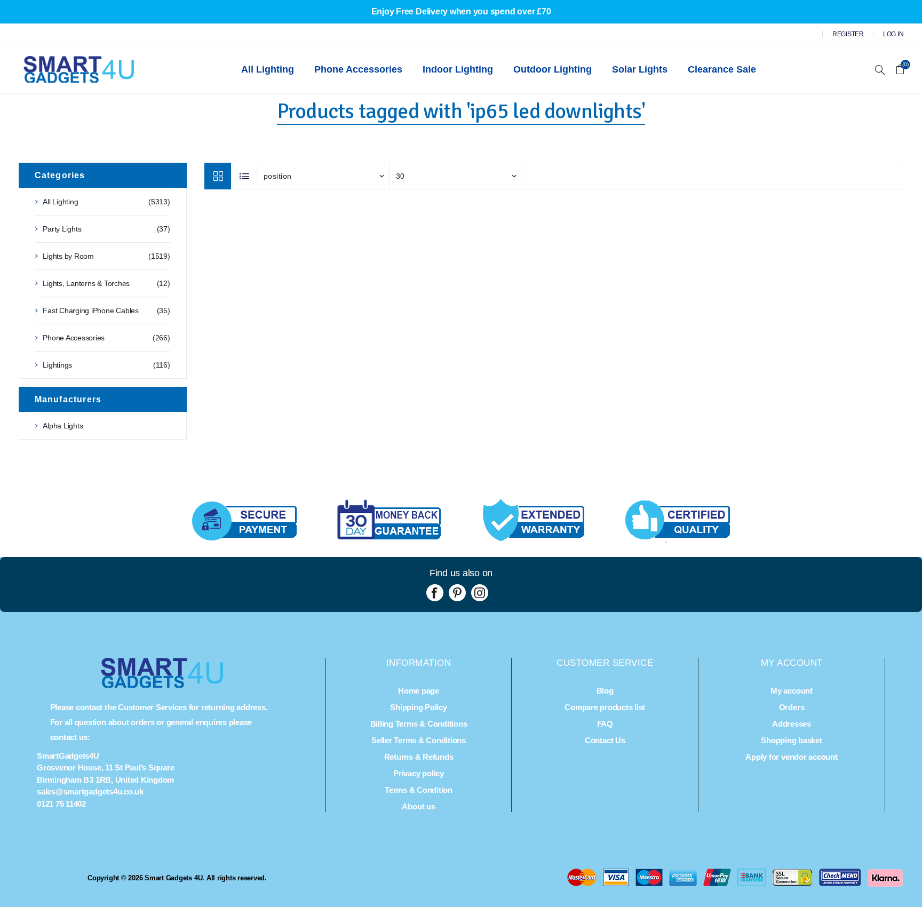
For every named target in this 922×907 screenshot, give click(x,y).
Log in (893, 34)
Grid (217, 176)
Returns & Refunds (419, 756)
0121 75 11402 (61, 803)
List (244, 176)
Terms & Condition (418, 789)
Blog (605, 690)
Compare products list (605, 707)
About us (418, 806)
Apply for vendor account (791, 756)
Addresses (791, 723)
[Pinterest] (457, 592)
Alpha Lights (63, 425)
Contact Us (605, 740)
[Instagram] (479, 592)
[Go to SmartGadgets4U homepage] (162, 684)
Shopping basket (791, 740)
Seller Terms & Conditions (418, 740)
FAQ (605, 723)
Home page (418, 690)
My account (791, 690)
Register (848, 34)
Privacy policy (418, 773)
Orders (792, 707)
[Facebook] (434, 592)
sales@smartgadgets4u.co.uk (90, 791)
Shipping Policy (418, 707)
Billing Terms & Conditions (418, 723)
